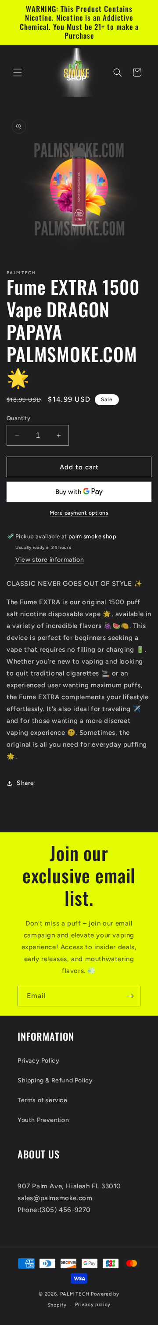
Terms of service (43, 1100)
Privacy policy (93, 1304)
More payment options (79, 513)
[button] (17, 72)
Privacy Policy (38, 1060)
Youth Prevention (43, 1120)
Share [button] (25, 783)
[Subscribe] (130, 996)
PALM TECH (75, 1294)
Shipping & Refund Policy (55, 1080)
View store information (49, 559)
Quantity (18, 418)
